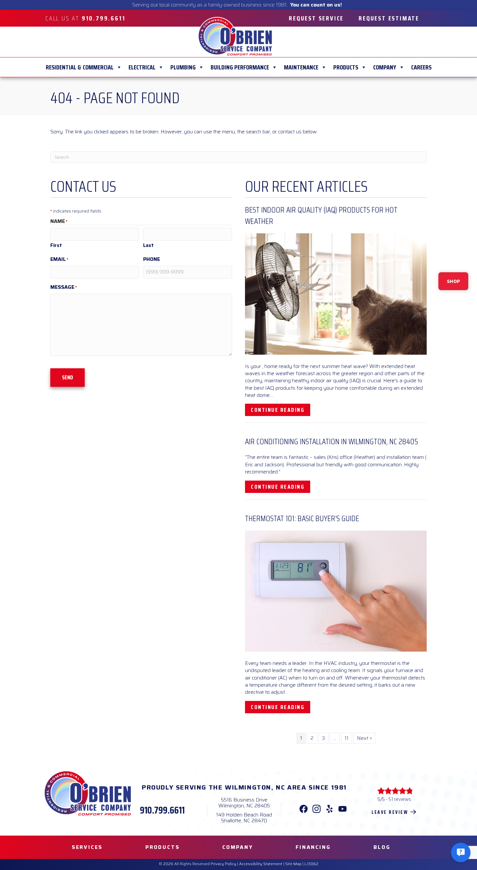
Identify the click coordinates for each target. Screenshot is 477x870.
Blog (381, 847)
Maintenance (301, 67)
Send (67, 377)
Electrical (141, 67)
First (56, 245)
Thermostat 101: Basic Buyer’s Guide (302, 518)
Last (148, 245)
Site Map (293, 864)
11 (347, 738)
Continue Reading (280, 409)
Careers (421, 67)
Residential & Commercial (80, 67)
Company (384, 67)
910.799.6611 (162, 810)
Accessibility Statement (260, 864)
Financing (313, 847)
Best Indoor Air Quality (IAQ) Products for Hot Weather (321, 215)
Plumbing (183, 67)
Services (87, 847)
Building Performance (240, 67)
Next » (364, 738)
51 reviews (399, 799)
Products (345, 67)
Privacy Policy (223, 864)
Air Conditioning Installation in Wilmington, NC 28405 (331, 441)
